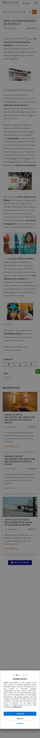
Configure (20, 723)
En (17, 675)
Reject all (20, 718)
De (23, 675)
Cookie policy (17, 707)
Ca (20, 675)
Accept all (20, 713)
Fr (27, 675)
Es (14, 675)
